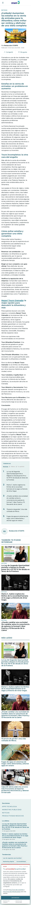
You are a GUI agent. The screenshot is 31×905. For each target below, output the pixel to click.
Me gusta (22, 52)
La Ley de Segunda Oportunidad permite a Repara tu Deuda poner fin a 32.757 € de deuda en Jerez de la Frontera (17, 476)
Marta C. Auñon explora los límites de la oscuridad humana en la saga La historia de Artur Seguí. (17, 488)
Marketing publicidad (11, 809)
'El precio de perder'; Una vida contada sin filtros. (17, 510)
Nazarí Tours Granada (12, 300)
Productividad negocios (13, 816)
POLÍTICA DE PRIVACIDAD (11, 891)
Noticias (5, 813)
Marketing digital (8, 861)
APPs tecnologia (9, 806)
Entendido (15, 897)
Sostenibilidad (21, 861)
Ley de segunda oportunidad (12, 858)
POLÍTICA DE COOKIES (16, 890)
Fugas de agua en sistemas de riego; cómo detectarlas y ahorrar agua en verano (17, 518)
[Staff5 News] (15, 2)
